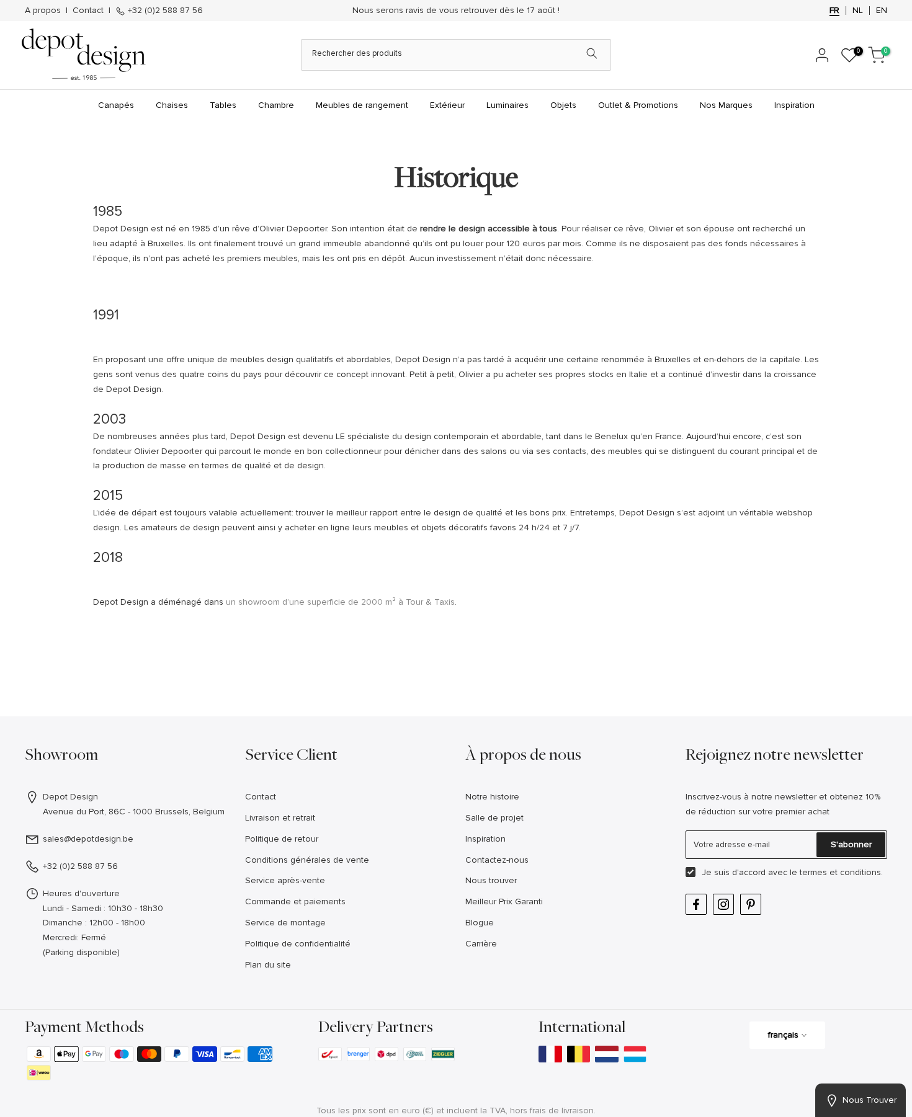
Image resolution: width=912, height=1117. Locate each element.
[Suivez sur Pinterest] (750, 904)
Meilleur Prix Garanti (504, 901)
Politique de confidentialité (298, 943)
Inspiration (794, 105)
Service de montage (285, 922)
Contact (88, 10)
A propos (43, 10)
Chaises (172, 105)
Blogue (479, 922)
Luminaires (507, 105)
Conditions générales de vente (307, 860)
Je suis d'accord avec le (792, 872)
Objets (563, 105)
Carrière (481, 943)
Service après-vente (285, 880)
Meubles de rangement (362, 105)
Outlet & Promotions (638, 105)
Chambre (276, 105)
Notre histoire (492, 796)
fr (834, 10)
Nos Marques (726, 105)
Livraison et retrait (280, 817)
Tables (223, 105)
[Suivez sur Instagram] (723, 904)
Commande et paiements (295, 901)
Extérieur (447, 105)
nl (857, 10)
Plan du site (268, 964)
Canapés (116, 105)
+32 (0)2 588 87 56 (164, 10)
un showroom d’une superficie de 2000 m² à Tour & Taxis (340, 602)
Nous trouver (491, 880)
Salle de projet (494, 817)
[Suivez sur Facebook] (696, 904)
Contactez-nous (497, 860)
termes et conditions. (841, 872)
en (881, 10)
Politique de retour (281, 839)
